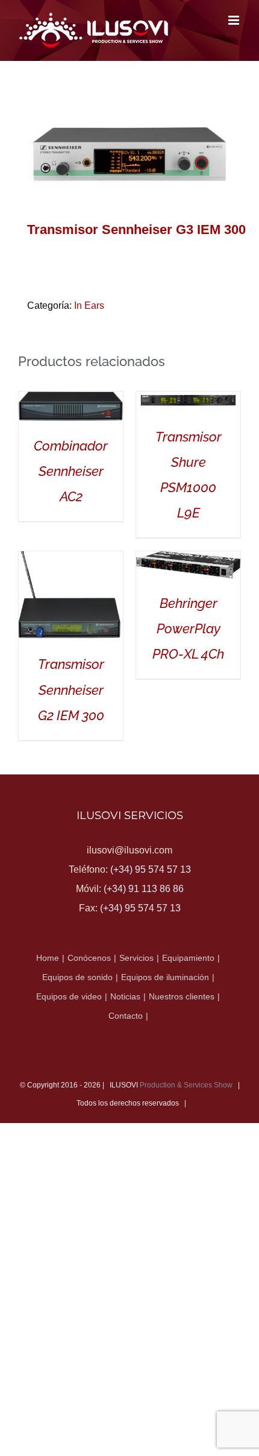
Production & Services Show (186, 1085)
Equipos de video (69, 996)
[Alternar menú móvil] (234, 20)
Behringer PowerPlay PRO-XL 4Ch (188, 628)
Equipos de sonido (77, 977)
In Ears (89, 305)
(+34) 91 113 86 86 (144, 889)
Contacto (125, 1016)
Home (47, 958)
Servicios (136, 958)
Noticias (125, 996)
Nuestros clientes (181, 996)
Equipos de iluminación (165, 977)
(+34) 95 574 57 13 (150, 869)
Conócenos (89, 958)
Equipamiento (188, 958)
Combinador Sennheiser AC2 (71, 471)
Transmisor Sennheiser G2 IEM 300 (71, 689)
